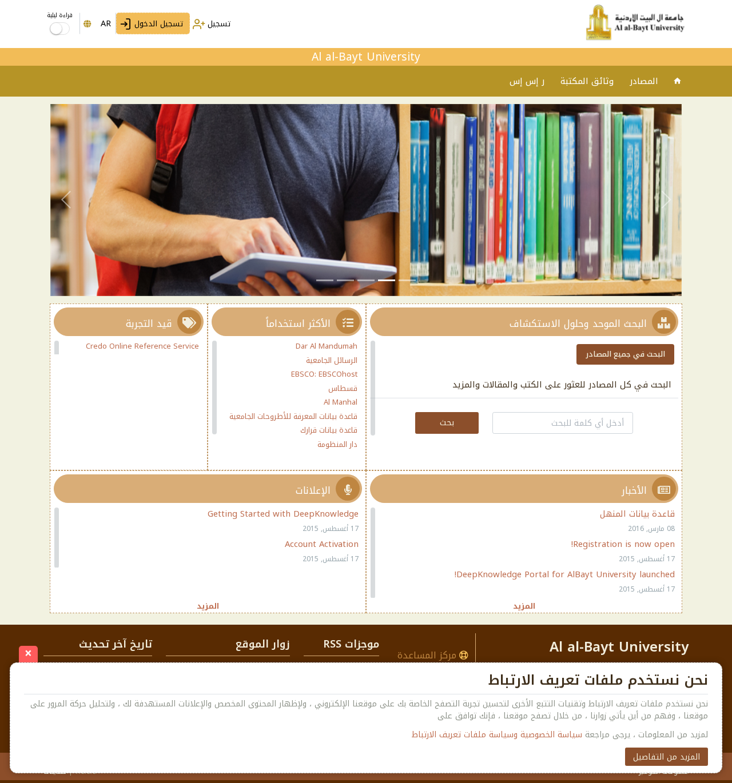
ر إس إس (527, 81)
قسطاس (342, 388)
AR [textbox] (106, 23)
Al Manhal (340, 402)
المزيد (524, 605)
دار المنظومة (337, 444)
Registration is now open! (623, 544)
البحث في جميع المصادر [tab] (625, 354)
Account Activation (322, 544)
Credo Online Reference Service (142, 346)
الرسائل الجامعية (331, 360)
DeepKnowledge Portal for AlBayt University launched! (565, 574)
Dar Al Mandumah (326, 346)
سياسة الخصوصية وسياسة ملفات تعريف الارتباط (497, 734)
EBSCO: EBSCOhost (324, 374)
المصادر (644, 81)
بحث (447, 422)
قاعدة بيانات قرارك (328, 430)
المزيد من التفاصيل (666, 757)
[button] (666, 200)
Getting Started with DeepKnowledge (283, 514)
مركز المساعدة (428, 655)
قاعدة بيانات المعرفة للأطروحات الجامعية (293, 416)
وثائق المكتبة (587, 81)
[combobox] (97, 23)
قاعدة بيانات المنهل (637, 514)
